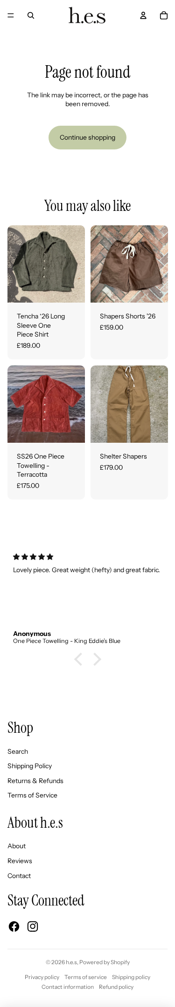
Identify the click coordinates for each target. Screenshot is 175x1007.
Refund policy (116, 986)
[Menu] (10, 15)
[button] (80, 659)
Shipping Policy (29, 766)
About (16, 846)
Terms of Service (32, 795)
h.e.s (71, 962)
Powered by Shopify (104, 962)
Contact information (68, 986)
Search (17, 751)
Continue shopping (87, 137)
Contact (19, 876)
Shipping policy (131, 976)
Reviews (19, 861)
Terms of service (85, 976)
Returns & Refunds (35, 781)
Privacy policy (42, 976)
